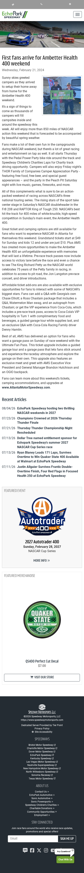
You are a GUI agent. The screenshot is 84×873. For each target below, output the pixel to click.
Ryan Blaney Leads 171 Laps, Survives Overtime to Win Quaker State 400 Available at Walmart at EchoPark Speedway (48, 456)
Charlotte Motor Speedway (41, 748)
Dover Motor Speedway (41, 751)
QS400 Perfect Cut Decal (42, 661)
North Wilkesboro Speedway (41, 771)
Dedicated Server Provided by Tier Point (42, 725)
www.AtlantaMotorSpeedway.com (26, 387)
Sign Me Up (67, 839)
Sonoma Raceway (40, 774)
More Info (40, 561)
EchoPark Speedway (41, 755)
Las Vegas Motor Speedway (40, 761)
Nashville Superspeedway (40, 764)
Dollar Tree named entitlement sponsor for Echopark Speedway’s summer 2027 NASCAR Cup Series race (47, 442)
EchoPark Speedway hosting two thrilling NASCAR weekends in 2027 (45, 410)
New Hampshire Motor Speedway (40, 768)
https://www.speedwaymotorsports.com (42, 719)
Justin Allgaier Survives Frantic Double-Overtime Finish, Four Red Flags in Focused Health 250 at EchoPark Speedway (47, 471)
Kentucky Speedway (40, 758)
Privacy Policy (42, 728)
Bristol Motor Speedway (41, 744)
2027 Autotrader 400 (42, 542)
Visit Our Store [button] (44, 677)
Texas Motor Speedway (41, 778)
